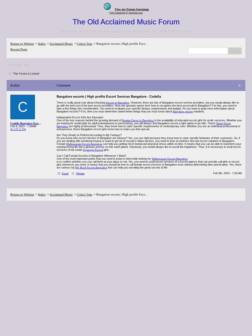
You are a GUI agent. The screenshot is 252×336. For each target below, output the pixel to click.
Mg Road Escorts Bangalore (91, 167)
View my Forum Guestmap (132, 9)
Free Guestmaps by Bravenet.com (126, 12)
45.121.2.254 (18, 129)
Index (42, 44)
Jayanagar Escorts (93, 149)
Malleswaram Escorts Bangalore (84, 143)
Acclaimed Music (61, 44)
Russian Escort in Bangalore (138, 120)
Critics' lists (84, 44)
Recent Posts (18, 49)
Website (80, 173)
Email (65, 173)
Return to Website (22, 44)
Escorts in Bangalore (117, 102)
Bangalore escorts (183, 111)
